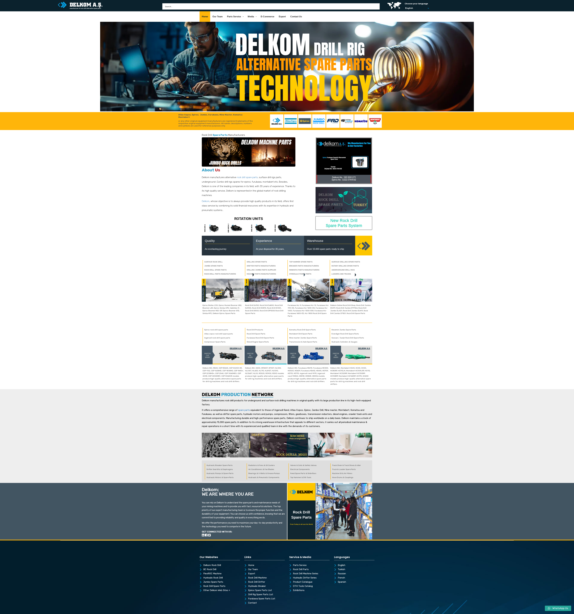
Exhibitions (298, 590)
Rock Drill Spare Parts (214, 586)
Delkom (205, 201)
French (341, 578)
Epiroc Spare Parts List (260, 590)
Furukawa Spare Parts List (261, 599)
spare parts (244, 410)
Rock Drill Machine (257, 578)
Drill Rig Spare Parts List (260, 594)
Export (251, 573)
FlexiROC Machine (212, 573)
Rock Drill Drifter (256, 582)
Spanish (342, 582)
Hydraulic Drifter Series (305, 578)
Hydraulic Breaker (257, 586)
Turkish (341, 569)
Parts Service (300, 565)
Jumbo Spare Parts (213, 582)
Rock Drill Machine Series (305, 573)
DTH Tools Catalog (303, 586)
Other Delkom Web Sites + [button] (216, 590)
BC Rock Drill (209, 569)
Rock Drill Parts (301, 569)
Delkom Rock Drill (212, 565)
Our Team (253, 569)
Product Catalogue (302, 582)
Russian (342, 573)
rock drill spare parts (247, 177)
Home (251, 565)
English (341, 565)
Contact (252, 603)
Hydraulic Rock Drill (213, 578)
